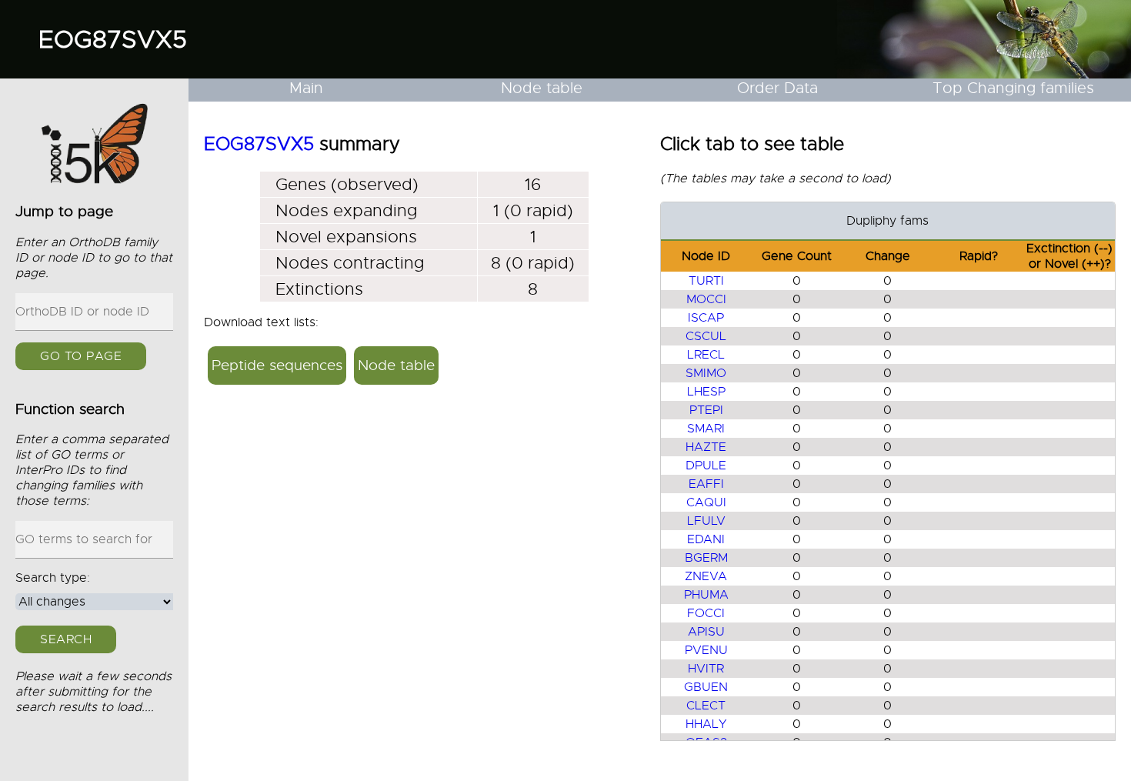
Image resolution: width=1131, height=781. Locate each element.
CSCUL (706, 336)
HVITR (706, 668)
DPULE (706, 465)
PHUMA (706, 594)
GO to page (81, 356)
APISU (706, 631)
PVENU (706, 650)
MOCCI (706, 299)
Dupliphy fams (887, 221)
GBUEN (706, 687)
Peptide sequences (277, 365)
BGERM (706, 558)
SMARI (706, 428)
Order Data (777, 88)
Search (66, 639)
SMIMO (706, 373)
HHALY (706, 724)
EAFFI (706, 484)
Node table (541, 88)
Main (306, 88)
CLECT (706, 705)
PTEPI (706, 410)
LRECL (706, 354)
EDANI (706, 539)
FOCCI (706, 613)
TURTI (706, 281)
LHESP (706, 391)
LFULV (706, 521)
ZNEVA (706, 576)
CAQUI (706, 502)
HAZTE (706, 447)
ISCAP (706, 317)
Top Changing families (1013, 88)
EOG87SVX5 (112, 39)
